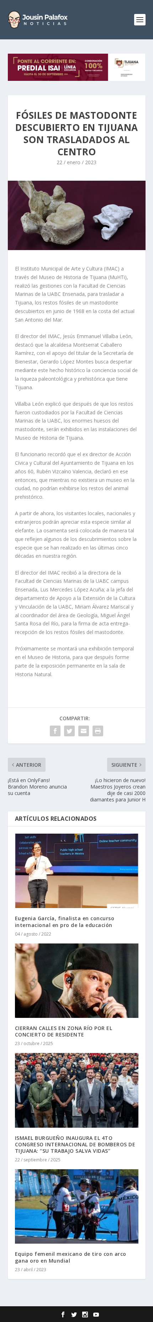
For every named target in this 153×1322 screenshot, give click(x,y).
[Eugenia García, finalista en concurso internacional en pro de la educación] (76, 871)
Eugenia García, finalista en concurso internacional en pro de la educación (65, 921)
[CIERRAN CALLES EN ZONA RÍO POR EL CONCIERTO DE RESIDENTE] (76, 980)
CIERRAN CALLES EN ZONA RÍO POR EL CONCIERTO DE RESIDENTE (63, 1031)
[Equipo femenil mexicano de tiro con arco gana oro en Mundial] (76, 1206)
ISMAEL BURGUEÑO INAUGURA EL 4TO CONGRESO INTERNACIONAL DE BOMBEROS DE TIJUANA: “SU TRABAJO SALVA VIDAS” (75, 1144)
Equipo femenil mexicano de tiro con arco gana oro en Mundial (70, 1257)
